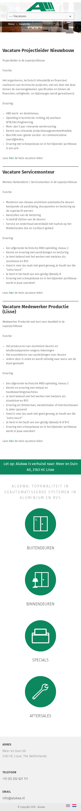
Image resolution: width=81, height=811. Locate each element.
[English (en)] (63, 22)
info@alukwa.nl (13, 798)
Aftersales (40, 716)
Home (11, 24)
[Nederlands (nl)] (69, 22)
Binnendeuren (40, 604)
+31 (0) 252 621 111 (15, 778)
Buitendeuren (40, 548)
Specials (40, 660)
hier (11, 158)
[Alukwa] (40, 6)
